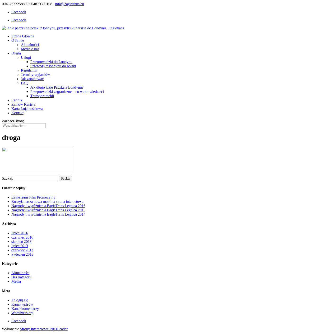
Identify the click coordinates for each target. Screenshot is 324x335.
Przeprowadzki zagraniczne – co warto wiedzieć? (67, 92)
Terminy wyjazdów (35, 74)
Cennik (16, 100)
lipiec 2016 (19, 233)
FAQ (24, 83)
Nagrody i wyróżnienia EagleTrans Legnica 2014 (48, 214)
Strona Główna (22, 36)
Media (16, 281)
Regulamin (29, 70)
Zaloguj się (19, 300)
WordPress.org (22, 313)
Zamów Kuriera (23, 104)
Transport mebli (42, 96)
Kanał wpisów (22, 304)
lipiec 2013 (19, 246)
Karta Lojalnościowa (27, 109)
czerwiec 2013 (22, 250)
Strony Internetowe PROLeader (44, 329)
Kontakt (17, 113)
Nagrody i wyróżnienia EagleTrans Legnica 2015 (48, 210)
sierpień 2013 (21, 242)
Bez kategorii (21, 277)
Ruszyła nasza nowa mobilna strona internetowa (47, 201)
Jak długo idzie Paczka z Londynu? (56, 87)
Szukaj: (7, 178)
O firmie (17, 40)
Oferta (16, 53)
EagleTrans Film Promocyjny (33, 197)
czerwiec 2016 (22, 237)
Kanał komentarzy (25, 309)
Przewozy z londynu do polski (53, 66)
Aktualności (30, 45)
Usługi (26, 57)
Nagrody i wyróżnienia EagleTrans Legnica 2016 (48, 206)
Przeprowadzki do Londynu (51, 62)
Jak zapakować (32, 79)
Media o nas (30, 49)
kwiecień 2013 (22, 254)
